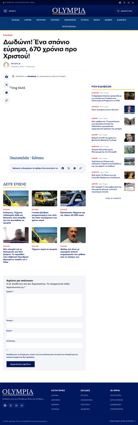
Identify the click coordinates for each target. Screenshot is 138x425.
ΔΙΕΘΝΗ (108, 20)
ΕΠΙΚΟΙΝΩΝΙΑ (116, 409)
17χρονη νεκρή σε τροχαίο (44, 249)
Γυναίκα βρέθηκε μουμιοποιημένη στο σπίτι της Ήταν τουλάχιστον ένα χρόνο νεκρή (44, 216)
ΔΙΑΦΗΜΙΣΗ (115, 404)
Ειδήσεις (38, 157)
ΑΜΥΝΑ (28, 20)
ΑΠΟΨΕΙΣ (55, 20)
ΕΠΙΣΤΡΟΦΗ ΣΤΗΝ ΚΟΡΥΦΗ (123, 421)
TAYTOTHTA (115, 395)
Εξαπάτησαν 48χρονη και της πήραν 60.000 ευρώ (72, 213)
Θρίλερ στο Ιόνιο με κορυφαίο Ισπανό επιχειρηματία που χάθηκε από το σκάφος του (72, 253)
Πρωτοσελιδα (19, 157)
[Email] (128, 2)
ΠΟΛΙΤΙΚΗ (41, 20)
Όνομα (9, 320)
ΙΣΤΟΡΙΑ (85, 20)
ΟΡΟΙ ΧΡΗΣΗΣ (116, 400)
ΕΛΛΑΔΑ (16, 20)
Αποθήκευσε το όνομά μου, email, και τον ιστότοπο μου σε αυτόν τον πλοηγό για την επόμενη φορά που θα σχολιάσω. (42, 355)
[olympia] (69, 11)
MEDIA (97, 20)
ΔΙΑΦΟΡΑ (121, 20)
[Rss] (133, 2)
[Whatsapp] (6, 92)
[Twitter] (124, 2)
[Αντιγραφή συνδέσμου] (6, 100)
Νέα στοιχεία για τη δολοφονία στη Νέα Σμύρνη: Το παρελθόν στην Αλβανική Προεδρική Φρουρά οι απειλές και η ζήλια (15, 255)
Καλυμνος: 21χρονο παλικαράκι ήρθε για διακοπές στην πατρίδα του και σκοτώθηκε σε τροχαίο (14, 217)
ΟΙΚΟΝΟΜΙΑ (70, 20)
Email (9, 331)
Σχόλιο (9, 291)
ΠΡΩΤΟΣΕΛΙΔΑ (69, 26)
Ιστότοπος (10, 341)
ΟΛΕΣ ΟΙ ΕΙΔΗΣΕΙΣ (113, 198)
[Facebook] (120, 2)
